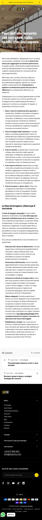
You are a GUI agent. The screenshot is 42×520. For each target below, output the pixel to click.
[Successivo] (39, 2)
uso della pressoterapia (25, 314)
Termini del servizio (28, 509)
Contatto (7, 425)
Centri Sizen (8, 408)
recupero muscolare (17, 213)
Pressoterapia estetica (11, 411)
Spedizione (37, 509)
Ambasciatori (8, 422)
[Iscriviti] (36, 475)
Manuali (6, 428)
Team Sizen (7, 416)
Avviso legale (18, 511)
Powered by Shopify (26, 506)
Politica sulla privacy (18, 509)
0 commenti (36, 353)
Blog (5, 419)
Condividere (8, 353)
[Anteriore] (3, 2)
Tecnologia (7, 405)
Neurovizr (7, 414)
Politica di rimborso (6, 509)
